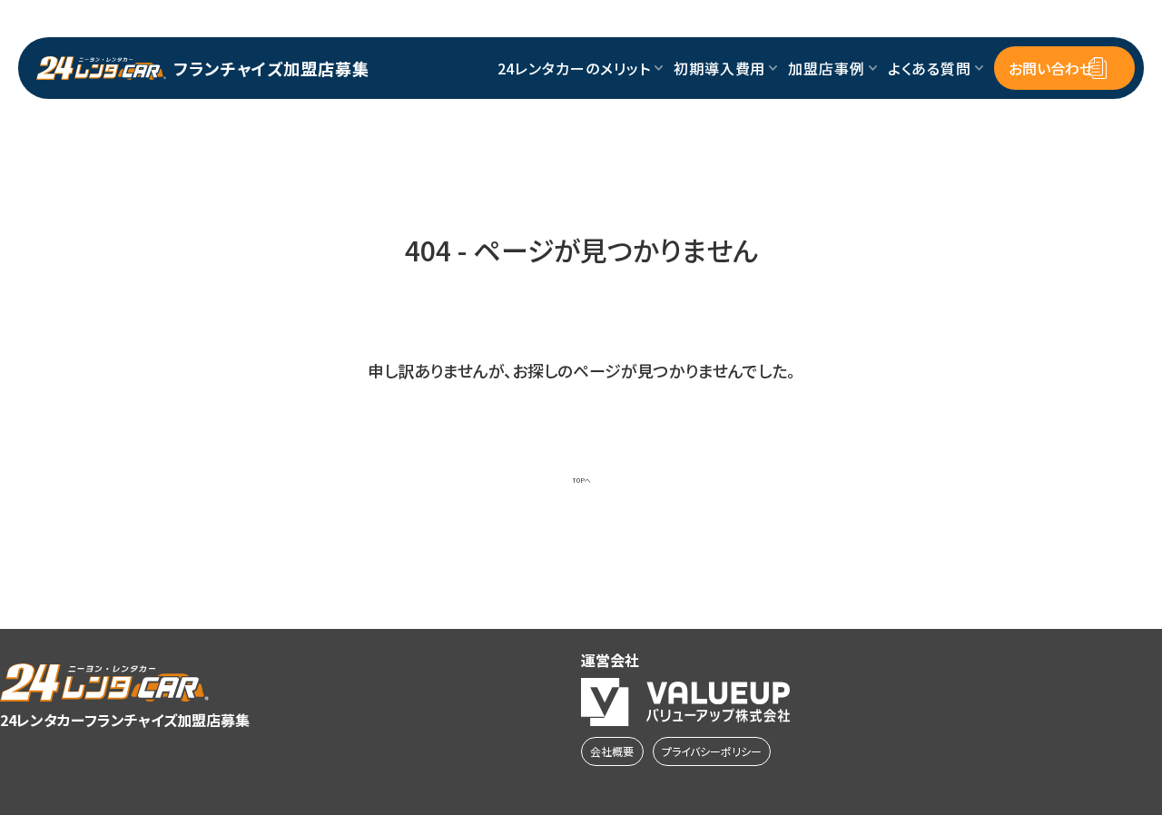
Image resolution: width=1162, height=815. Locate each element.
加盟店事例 (826, 68)
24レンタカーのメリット (574, 68)
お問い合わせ (1051, 68)
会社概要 (612, 751)
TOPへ (581, 480)
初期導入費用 (720, 68)
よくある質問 (930, 68)
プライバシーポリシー (712, 751)
